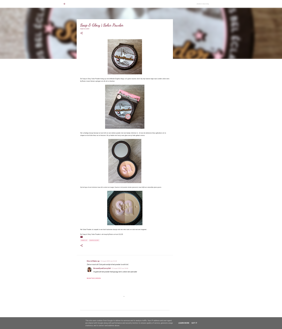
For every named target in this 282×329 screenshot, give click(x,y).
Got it (194, 323)
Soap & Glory (94, 240)
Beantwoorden (94, 278)
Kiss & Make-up (93, 261)
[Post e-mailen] (81, 238)
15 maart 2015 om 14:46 (120, 268)
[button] (81, 33)
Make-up (84, 240)
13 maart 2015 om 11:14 (108, 261)
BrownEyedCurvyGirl (82, 4)
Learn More (183, 323)
